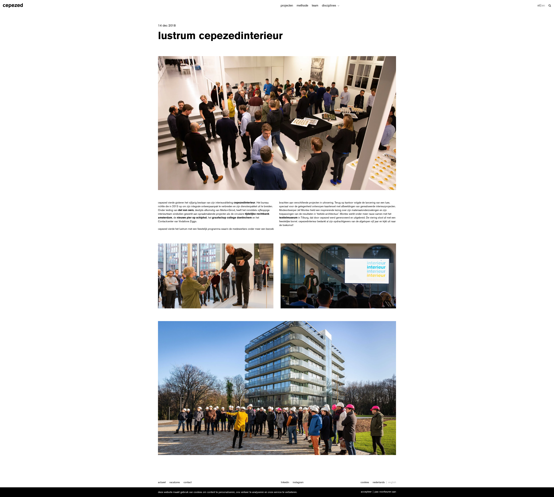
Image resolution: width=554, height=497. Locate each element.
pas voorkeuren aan (385, 491)
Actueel (162, 482)
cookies (365, 482)
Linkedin (285, 482)
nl (539, 5)
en (543, 5)
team (315, 5)
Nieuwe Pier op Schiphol (192, 217)
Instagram (298, 482)
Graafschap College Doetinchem (232, 217)
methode (302, 5)
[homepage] (16, 5)
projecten (287, 5)
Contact (188, 482)
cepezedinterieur (244, 202)
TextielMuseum (288, 217)
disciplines (329, 5)
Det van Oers (186, 210)
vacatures (174, 482)
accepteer (366, 491)
